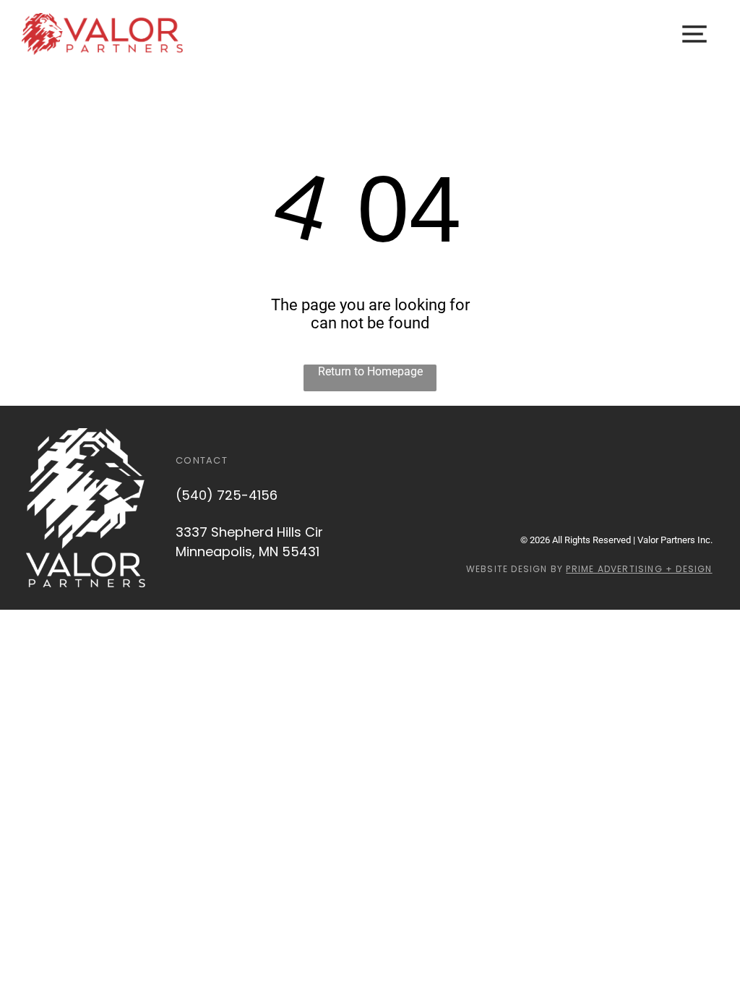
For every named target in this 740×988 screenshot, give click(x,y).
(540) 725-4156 (227, 495)
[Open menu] (694, 34)
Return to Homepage (370, 371)
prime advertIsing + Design (639, 569)
